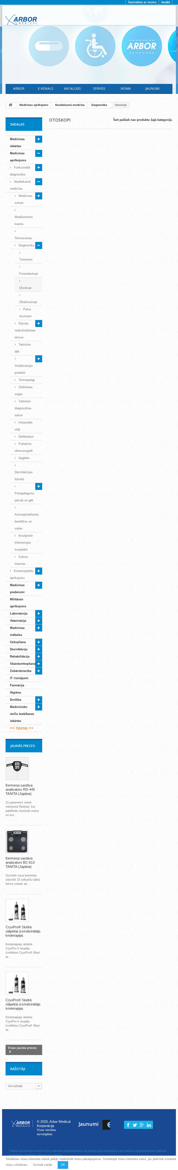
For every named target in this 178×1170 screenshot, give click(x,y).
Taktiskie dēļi (23, 348)
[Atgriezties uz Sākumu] (10, 105)
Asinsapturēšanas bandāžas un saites (27, 521)
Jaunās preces (22, 746)
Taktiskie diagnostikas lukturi (23, 408)
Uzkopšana (18, 642)
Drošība (15, 699)
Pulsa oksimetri (25, 312)
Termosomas (23, 238)
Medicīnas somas (23, 199)
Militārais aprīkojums (18, 603)
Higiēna (15, 692)
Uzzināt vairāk (42, 1165)
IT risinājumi (19, 678)
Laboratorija (18, 613)
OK (63, 1165)
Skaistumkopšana (22, 663)
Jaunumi (152, 88)
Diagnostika (26, 245)
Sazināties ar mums (142, 2)
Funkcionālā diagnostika (20, 171)
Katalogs (72, 88)
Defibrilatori (26, 436)
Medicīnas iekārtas (17, 142)
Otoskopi (25, 288)
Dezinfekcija (18, 649)
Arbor (18, 88)
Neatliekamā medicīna (20, 185)
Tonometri (25, 259)
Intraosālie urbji (23, 426)
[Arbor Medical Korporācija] (22, 20)
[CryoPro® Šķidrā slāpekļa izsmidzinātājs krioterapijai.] (17, 910)
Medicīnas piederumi (17, 588)
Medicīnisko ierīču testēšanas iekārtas (22, 714)
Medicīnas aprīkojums (18, 157)
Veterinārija (18, 620)
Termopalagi (26, 380)
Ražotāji (17, 1069)
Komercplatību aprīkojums (21, 574)
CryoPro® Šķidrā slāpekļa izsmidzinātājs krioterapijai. (23, 931)
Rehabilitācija (19, 656)
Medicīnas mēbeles (17, 631)
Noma (126, 88)
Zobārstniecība (20, 671)
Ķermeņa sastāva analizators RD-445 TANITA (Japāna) (20, 789)
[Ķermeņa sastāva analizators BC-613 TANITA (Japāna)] (17, 841)
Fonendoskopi (28, 273)
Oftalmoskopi (28, 302)
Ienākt (165, 2)
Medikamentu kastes (24, 220)
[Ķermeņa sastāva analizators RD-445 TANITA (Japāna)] (17, 768)
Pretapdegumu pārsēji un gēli (24, 497)
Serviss (99, 88)
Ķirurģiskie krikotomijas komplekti (24, 542)
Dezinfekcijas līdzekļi (24, 475)
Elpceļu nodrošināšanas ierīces (25, 330)
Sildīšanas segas (24, 390)
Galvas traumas (21, 560)
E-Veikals (45, 88)
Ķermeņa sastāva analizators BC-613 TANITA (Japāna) (20, 862)
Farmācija (17, 685)
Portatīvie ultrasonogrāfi (24, 447)
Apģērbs (24, 458)
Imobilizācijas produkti (24, 369)
